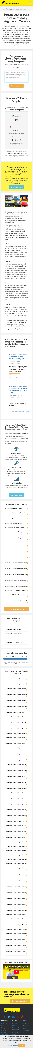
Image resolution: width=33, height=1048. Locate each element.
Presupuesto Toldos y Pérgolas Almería (16, 700)
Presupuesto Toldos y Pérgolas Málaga (16, 855)
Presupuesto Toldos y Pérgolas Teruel (16, 925)
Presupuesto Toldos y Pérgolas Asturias (16, 706)
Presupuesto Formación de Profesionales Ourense (17, 580)
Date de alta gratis (16, 187)
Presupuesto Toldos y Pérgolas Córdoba (16, 770)
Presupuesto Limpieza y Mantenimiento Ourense (17, 544)
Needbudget (4, 8)
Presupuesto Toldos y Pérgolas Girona (16, 788)
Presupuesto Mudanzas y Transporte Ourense (17, 532)
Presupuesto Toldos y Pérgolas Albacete (16, 688)
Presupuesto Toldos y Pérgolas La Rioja (16, 825)
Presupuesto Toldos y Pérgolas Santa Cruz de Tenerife (17, 898)
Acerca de (4, 1023)
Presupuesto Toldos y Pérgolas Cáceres (16, 737)
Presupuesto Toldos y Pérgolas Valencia (16, 933)
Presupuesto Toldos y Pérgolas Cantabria (17, 748)
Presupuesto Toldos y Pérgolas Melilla (16, 859)
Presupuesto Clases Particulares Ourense (16, 586)
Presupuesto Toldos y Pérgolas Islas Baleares (17, 815)
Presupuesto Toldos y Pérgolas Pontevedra (17, 886)
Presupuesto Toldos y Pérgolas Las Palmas (17, 831)
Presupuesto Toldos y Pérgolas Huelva (16, 805)
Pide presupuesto (14, 375)
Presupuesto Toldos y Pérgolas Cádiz (15, 743)
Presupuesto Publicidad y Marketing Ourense (17, 562)
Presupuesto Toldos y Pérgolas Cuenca (16, 776)
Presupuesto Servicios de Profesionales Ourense (17, 601)
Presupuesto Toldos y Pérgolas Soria (15, 914)
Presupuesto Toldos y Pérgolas (18, 8)
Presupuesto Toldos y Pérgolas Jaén (15, 821)
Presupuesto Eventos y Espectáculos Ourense (17, 574)
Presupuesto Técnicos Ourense (13, 523)
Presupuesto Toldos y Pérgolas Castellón (16, 754)
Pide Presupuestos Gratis (19, 1001)
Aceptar (21, 1045)
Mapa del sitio (27, 1026)
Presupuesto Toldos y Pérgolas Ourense (15, 519)
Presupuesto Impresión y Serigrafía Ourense (16, 538)
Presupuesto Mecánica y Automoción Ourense (17, 556)
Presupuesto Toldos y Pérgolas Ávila (15, 712)
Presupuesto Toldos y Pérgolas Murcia (16, 863)
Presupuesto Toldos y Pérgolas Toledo (16, 929)
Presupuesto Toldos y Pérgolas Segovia (16, 904)
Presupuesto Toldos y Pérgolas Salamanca (17, 892)
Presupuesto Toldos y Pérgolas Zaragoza (16, 951)
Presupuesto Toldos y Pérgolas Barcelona (17, 723)
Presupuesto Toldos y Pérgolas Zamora (16, 945)
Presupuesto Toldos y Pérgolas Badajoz (16, 716)
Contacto (26, 1023)
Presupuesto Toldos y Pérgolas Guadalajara (17, 798)
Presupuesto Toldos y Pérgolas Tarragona (17, 919)
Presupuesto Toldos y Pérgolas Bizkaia (16, 729)
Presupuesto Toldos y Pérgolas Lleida (15, 842)
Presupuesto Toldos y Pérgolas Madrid (16, 850)
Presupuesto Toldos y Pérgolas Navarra (16, 868)
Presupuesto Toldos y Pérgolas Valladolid (16, 939)
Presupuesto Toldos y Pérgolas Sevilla (16, 910)
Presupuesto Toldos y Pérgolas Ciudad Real (17, 764)
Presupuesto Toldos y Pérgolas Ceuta (16, 760)
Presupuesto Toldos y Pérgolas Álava (15, 684)
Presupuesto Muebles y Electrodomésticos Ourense (17, 550)
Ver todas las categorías (16, 609)
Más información (13, 1045)
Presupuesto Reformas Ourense (13, 508)
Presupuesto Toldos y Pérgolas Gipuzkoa (16, 782)
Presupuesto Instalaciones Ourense (14, 527)
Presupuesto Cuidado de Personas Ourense (16, 595)
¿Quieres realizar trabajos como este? (19, 377)
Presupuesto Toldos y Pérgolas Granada (16, 792)
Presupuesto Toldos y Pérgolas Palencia (16, 880)
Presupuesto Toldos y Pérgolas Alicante (16, 694)
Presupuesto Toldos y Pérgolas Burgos (16, 733)
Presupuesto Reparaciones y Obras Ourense (16, 513)
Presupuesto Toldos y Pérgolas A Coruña (16, 678)
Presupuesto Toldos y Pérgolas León (15, 837)
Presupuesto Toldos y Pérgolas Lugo (15, 846)
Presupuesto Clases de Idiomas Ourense (15, 590)
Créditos (3, 1030)
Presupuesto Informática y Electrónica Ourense (17, 568)
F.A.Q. (25, 1028)
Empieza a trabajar (16, 495)
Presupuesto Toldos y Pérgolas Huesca (16, 809)
